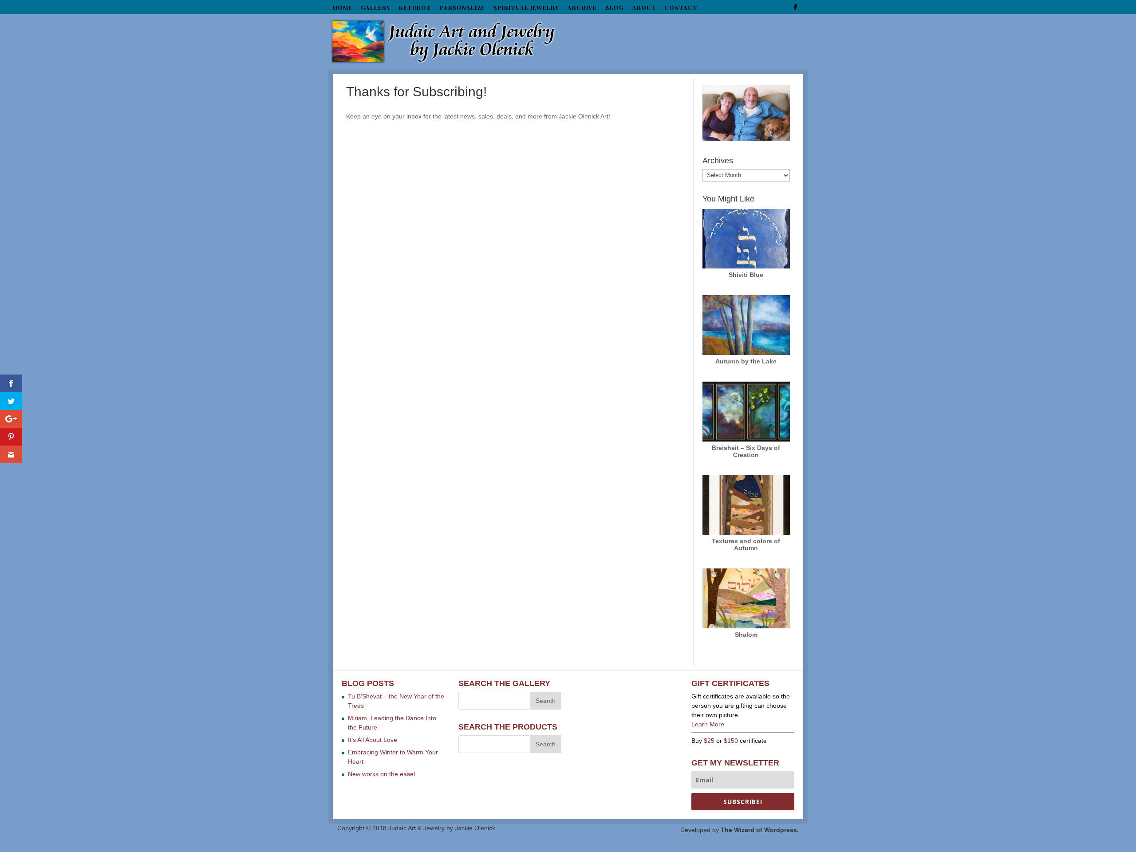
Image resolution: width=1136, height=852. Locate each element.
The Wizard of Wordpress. (760, 829)
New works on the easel (381, 773)
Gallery (375, 7)
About (644, 7)
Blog (614, 7)
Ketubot (415, 7)
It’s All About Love (372, 739)
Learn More (707, 724)
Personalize (462, 7)
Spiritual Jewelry (526, 7)
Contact (681, 7)
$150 (731, 740)
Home (342, 7)
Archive (582, 7)
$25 (709, 740)
